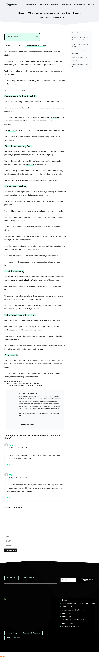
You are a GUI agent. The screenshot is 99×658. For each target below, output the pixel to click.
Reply (8, 465)
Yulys (11, 445)
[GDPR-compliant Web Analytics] (3, 656)
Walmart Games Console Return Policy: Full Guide (23, 383)
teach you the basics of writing (26, 280)
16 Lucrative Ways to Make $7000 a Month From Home (24, 385)
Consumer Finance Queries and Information (78, 603)
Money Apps (44, 4)
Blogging (65, 600)
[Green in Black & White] (11, 5)
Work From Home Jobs (14, 381)
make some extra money (35, 45)
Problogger (30, 164)
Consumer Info (31, 4)
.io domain (55, 117)
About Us (90, 4)
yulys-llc (12, 475)
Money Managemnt (66, 4)
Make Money (54, 4)
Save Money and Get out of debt (74, 620)
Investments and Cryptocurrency (74, 610)
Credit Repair (67, 607)
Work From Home (80, 4)
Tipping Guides (67, 623)
